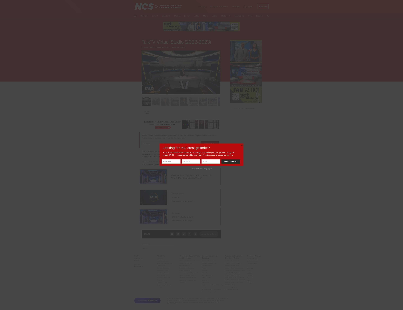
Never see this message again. (201, 169)
